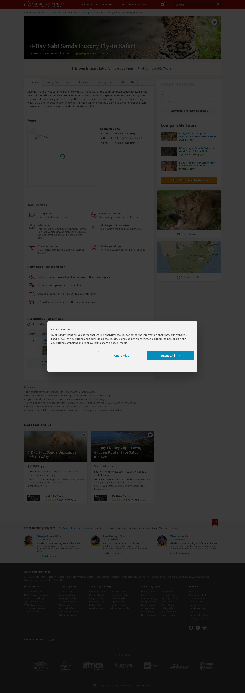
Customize (121, 356)
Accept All (168, 356)
